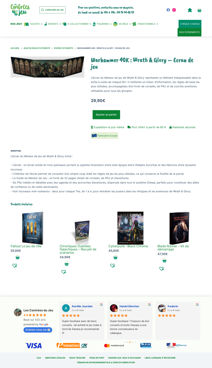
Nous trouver (77, 358)
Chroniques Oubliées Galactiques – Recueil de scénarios (78, 249)
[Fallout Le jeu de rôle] (33, 228)
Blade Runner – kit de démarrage (173, 247)
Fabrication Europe (107, 135)
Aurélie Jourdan (82, 306)
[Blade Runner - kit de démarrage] (180, 228)
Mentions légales (55, 358)
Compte (190, 10)
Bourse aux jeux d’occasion (124, 358)
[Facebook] (168, 10)
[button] (15, 265)
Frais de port (96, 358)
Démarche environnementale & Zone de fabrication (106, 362)
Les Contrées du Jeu (38, 310)
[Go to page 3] (132, 342)
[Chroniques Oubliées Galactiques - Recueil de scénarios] (82, 228)
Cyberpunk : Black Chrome (128, 246)
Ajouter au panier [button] (17, 257)
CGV (39, 358)
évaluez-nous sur (36, 329)
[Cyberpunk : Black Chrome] (130, 228)
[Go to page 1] (127, 342)
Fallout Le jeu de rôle (26, 246)
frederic (173, 306)
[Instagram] (174, 10)
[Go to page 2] (130, 342)
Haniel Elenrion (129, 306)
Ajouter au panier (106, 114)
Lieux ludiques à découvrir (160, 358)
